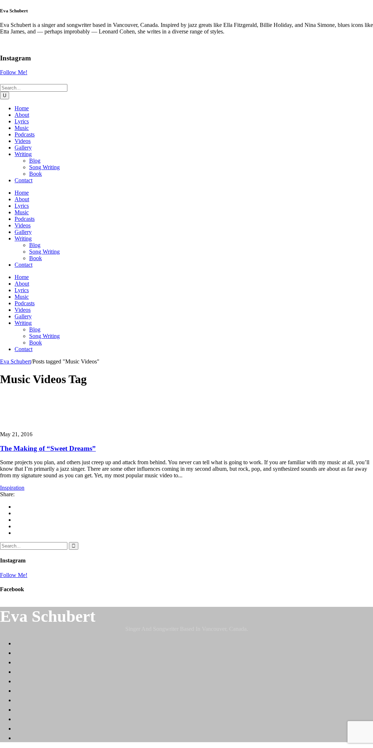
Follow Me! (13, 72)
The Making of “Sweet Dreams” (48, 448)
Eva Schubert (15, 361)
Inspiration (12, 488)
